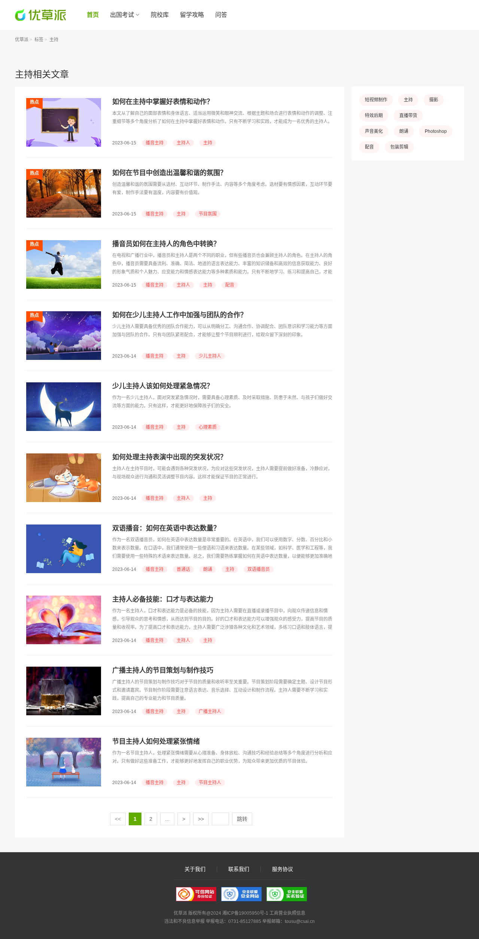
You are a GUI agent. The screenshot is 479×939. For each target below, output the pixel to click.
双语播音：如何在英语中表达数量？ (166, 528)
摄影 (433, 100)
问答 (221, 15)
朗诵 (207, 569)
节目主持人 (210, 782)
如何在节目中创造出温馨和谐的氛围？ (169, 173)
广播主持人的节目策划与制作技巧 (162, 670)
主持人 (183, 143)
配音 (229, 285)
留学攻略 (192, 15)
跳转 (242, 819)
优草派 (21, 39)
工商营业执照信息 (287, 913)
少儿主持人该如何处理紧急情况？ (162, 386)
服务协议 (282, 869)
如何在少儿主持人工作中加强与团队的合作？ (179, 315)
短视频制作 (376, 100)
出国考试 (122, 15)
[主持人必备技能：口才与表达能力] (63, 599)
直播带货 (408, 115)
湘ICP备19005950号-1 (245, 913)
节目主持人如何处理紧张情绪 (156, 741)
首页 (93, 15)
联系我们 (238, 869)
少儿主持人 (210, 356)
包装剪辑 (399, 147)
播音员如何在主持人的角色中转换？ (166, 244)
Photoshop (436, 131)
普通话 (183, 569)
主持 (53, 39)
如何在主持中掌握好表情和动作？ (162, 101)
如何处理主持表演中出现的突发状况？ (169, 457)
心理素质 (208, 427)
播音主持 (155, 143)
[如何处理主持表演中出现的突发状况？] (63, 457)
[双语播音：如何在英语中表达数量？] (63, 528)
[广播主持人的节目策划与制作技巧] (63, 670)
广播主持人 (210, 711)
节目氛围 (208, 214)
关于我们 (194, 869)
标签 (38, 39)
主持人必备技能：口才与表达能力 (162, 599)
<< (118, 819)
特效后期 (374, 115)
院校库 (160, 15)
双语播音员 (258, 569)
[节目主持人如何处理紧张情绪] (63, 741)
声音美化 (374, 131)
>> (201, 819)
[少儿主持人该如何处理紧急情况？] (63, 386)
